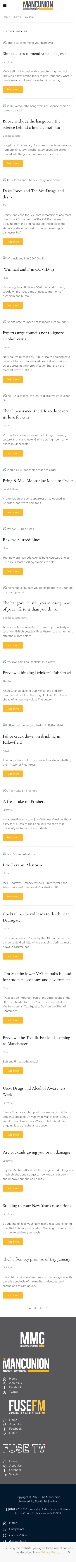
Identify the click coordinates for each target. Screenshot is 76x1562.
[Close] (69, 1552)
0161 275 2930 (18, 1509)
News (6, 347)
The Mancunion (50, 1497)
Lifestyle (8, 62)
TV (4, 205)
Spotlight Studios (46, 1501)
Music (6, 873)
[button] (4, 5)
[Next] (45, 1308)
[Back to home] (38, 5)
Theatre (7, 681)
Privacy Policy (50, 1552)
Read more (13, 89)
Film (5, 278)
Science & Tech (11, 135)
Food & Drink (10, 489)
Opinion (7, 1267)
